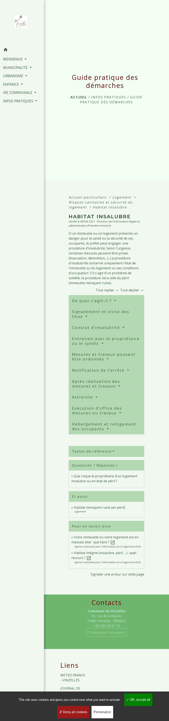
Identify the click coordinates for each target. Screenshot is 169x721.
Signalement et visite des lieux (100, 314)
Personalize (102, 712)
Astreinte (83, 397)
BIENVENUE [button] (13, 59)
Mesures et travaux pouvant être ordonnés (103, 357)
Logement (122, 197)
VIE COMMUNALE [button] (18, 92)
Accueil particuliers (88, 197)
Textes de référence (91, 451)
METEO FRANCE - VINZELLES (72, 677)
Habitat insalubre (110, 207)
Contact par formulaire (106, 632)
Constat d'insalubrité (96, 327)
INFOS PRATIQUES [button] (18, 100)
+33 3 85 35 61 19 (106, 626)
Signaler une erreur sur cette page (117, 574)
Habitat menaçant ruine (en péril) (99, 507)
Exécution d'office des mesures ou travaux (97, 410)
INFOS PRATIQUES (108, 97)
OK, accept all (139, 699)
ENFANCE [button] (11, 84)
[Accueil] (22, 22)
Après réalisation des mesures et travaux (96, 384)
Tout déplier (132, 290)
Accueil (78, 97)
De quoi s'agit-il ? (92, 300)
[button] (22, 50)
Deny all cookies (74, 712)
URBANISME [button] (13, 75)
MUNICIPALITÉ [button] (16, 67)
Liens (69, 665)
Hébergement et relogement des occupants (104, 426)
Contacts (107, 602)
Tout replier (107, 290)
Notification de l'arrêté (99, 370)
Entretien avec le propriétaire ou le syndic (106, 341)
